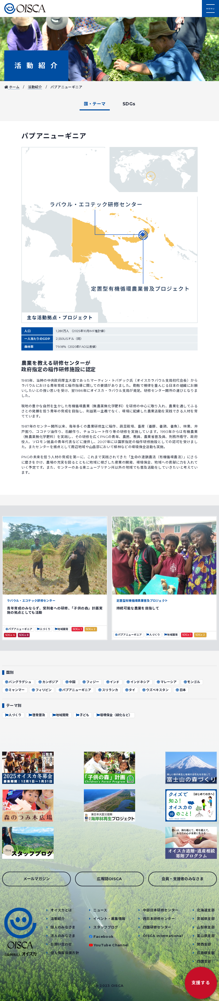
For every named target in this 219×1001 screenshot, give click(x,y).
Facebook (103, 937)
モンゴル (193, 682)
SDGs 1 (77, 629)
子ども (84, 715)
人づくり (45, 629)
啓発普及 (38, 715)
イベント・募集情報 (109, 919)
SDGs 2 (90, 629)
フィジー (92, 682)
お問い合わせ (61, 944)
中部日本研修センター (160, 910)
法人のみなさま (62, 936)
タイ (132, 690)
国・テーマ (95, 103)
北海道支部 (206, 910)
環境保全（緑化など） (116, 715)
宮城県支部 (206, 919)
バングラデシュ (20, 682)
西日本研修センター (159, 919)
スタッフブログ (105, 927)
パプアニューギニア (20, 629)
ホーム (13, 87)
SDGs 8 (23, 634)
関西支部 (204, 944)
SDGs (129, 103)
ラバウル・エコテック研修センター (32, 601)
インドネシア (140, 682)
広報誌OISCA (109, 878)
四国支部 (204, 961)
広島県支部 (206, 953)
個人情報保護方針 (64, 953)
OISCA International (163, 936)
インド (114, 682)
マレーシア (169, 682)
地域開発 (63, 629)
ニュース (100, 910)
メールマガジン (36, 878)
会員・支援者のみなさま (183, 878)
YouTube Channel (111, 945)
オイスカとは (61, 910)
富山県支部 (206, 936)
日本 (182, 690)
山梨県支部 (206, 927)
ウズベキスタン (157, 690)
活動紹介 (36, 65)
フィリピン (44, 690)
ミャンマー (17, 690)
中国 (72, 682)
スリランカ (110, 690)
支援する (200, 982)
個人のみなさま (62, 927)
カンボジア (50, 682)
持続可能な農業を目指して (137, 608)
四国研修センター (157, 927)
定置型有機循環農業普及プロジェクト (142, 601)
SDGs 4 (10, 634)
